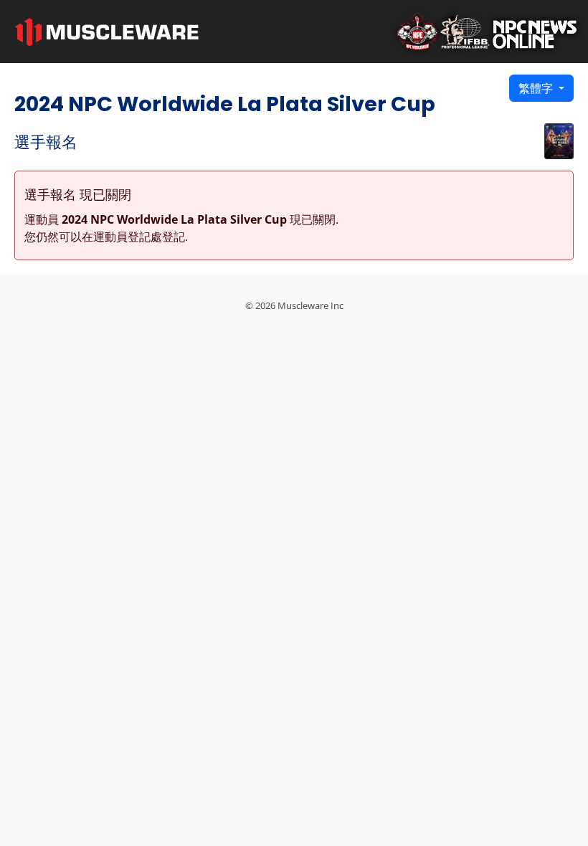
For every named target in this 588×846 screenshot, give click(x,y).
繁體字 (537, 88)
